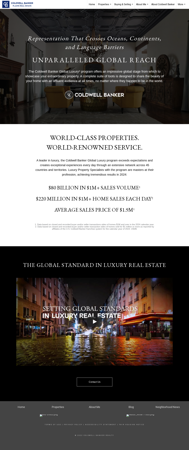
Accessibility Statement (100, 424)
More (182, 6)
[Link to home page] (19, 4)
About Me (142, 6)
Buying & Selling (124, 6)
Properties (105, 6)
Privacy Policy (73, 424)
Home (92, 4)
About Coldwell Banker (163, 4)
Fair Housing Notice (131, 424)
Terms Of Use (53, 424)
